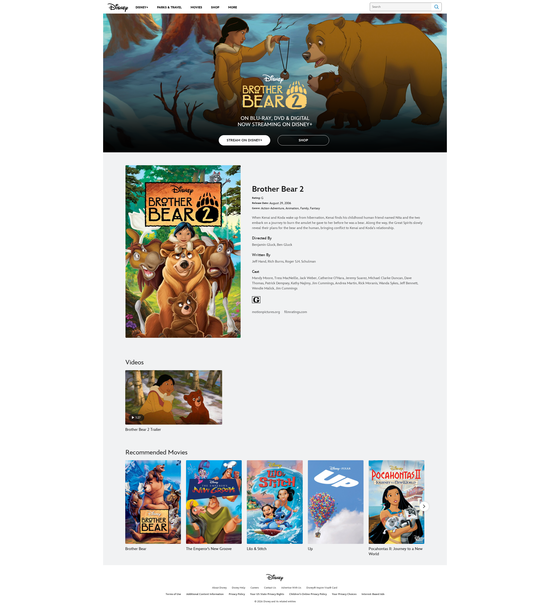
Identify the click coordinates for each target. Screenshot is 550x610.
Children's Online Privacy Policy (308, 594)
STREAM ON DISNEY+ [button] (244, 140)
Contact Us (270, 587)
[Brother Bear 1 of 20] (153, 502)
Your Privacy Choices (344, 594)
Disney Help (238, 587)
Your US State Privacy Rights (267, 594)
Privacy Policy (237, 594)
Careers (255, 587)
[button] (303, 140)
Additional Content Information (205, 594)
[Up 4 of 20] (336, 502)
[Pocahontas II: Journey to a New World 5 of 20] (396, 502)
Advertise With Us (291, 587)
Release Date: (260, 203)
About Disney (219, 587)
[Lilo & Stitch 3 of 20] (274, 502)
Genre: (256, 208)
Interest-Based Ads (373, 594)
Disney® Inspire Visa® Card (321, 587)
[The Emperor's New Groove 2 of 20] (214, 502)
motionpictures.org (266, 312)
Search (436, 7)
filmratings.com (295, 312)
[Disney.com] (118, 7)
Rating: (256, 198)
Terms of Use (173, 594)
